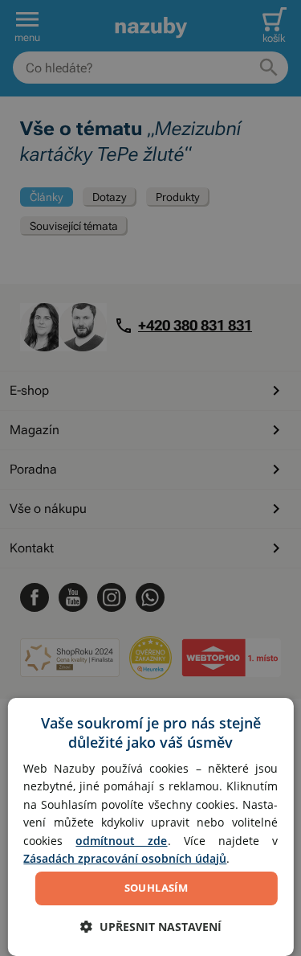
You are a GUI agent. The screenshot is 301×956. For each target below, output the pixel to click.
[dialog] (150, 827)
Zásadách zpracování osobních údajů (124, 858)
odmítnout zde (121, 840)
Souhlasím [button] (156, 887)
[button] (151, 926)
